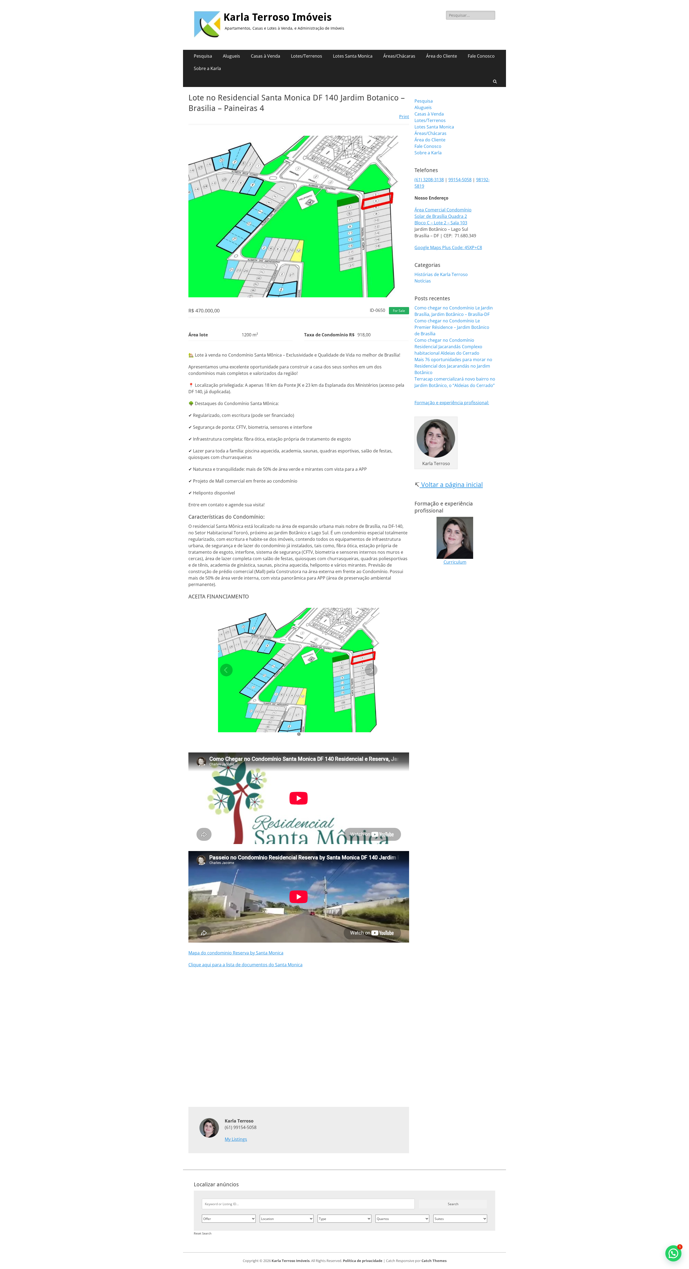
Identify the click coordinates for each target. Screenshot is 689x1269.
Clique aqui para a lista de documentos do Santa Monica (245, 965)
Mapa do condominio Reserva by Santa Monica (235, 953)
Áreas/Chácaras (399, 56)
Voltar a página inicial (451, 484)
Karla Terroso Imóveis (277, 17)
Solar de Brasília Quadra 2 (440, 216)
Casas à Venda (265, 56)
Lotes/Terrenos (306, 56)
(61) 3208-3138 (429, 180)
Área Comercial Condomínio (443, 210)
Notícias (422, 281)
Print (404, 117)
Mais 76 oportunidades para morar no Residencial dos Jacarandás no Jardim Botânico (453, 366)
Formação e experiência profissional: (451, 403)
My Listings (236, 1139)
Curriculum (455, 562)
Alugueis (231, 56)
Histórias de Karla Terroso (441, 274)
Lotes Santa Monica (352, 56)
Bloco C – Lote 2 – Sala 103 (440, 223)
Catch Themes (434, 1260)
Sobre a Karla (207, 68)
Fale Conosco (481, 56)
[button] (673, 1253)
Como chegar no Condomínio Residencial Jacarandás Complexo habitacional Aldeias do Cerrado (448, 346)
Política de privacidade (362, 1260)
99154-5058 (460, 180)
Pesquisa (203, 56)
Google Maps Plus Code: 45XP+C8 (448, 247)
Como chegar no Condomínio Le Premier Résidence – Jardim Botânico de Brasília (451, 327)
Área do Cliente (441, 56)
